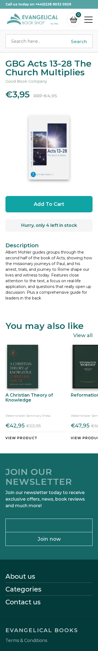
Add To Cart (49, 204)
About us (20, 576)
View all (83, 335)
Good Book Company (26, 81)
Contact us (23, 602)
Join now (49, 539)
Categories (23, 589)
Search (79, 41)
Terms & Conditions (26, 640)
